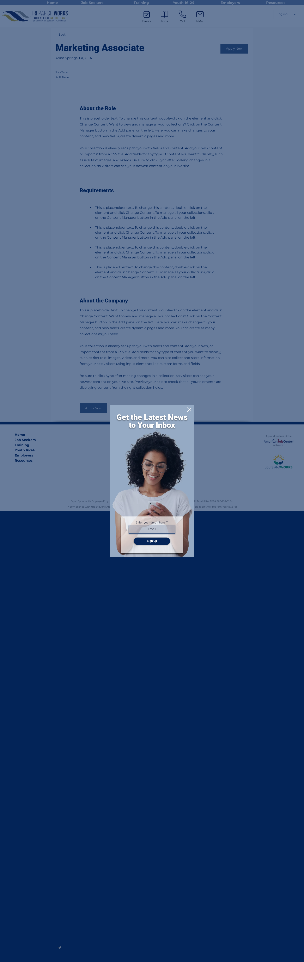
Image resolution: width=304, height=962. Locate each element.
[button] (189, 410)
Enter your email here (150, 522)
